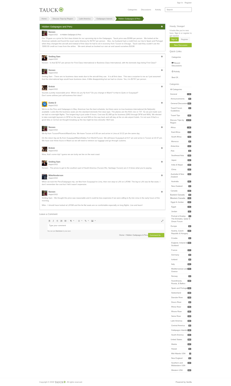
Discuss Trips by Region (180, 121)
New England (180, 358)
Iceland (180, 259)
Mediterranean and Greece (180, 270)
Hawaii (180, 349)
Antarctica (180, 146)
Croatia (180, 238)
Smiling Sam (54, 56)
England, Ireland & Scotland (180, 244)
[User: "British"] (44, 88)
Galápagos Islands (180, 330)
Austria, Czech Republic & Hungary (180, 232)
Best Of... (176, 77)
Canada (180, 191)
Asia (180, 151)
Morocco (180, 141)
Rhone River (180, 311)
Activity (158, 10)
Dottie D (52, 103)
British (52, 86)
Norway (180, 276)
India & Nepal (180, 165)
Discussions (146, 10)
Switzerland (180, 293)
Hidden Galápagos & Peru (71, 35)
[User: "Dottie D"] (44, 104)
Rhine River (180, 307)
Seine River (180, 316)
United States (180, 339)
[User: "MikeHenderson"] (44, 176)
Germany (180, 255)
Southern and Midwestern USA (180, 364)
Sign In (180, 3)
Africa (180, 127)
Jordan (180, 211)
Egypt (180, 207)
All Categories (176, 89)
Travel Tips (180, 115)
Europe (180, 226)
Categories (132, 10)
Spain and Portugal (180, 288)
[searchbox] (178, 9)
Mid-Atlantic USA (180, 353)
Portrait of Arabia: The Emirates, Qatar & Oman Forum (180, 218)
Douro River (180, 302)
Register (188, 3)
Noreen (52, 32)
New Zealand (180, 186)
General (180, 94)
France (180, 250)
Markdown (59, 231)
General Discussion (180, 103)
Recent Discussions (177, 64)
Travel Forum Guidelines (180, 109)
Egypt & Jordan (180, 202)
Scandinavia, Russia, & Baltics (180, 282)
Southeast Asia (180, 155)
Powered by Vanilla (184, 382)
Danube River (180, 297)
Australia (180, 181)
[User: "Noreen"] (44, 33)
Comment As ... (156, 235)
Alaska (180, 344)
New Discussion (180, 45)
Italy (180, 264)
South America (180, 335)
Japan (180, 160)
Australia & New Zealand (180, 175)
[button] (162, 26)
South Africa (180, 137)
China (180, 169)
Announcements (180, 99)
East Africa (180, 132)
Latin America (180, 321)
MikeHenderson (56, 175)
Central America (180, 325)
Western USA (180, 370)
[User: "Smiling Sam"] (44, 58)
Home (121, 235)
